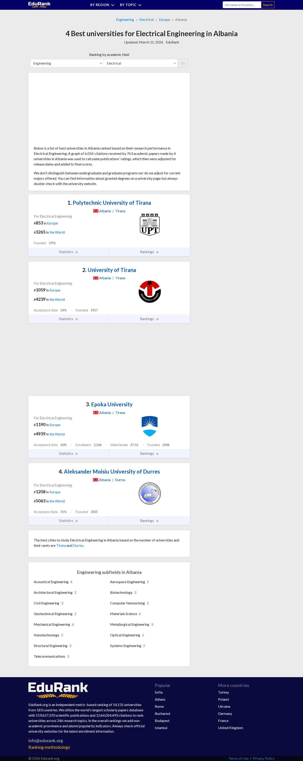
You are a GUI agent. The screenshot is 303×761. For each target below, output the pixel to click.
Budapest (162, 720)
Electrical (146, 19)
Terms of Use (238, 758)
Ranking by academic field (109, 54)
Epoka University (109, 404)
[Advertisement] (67, 111)
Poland (223, 699)
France (223, 720)
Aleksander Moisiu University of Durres (109, 471)
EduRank (172, 42)
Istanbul (161, 728)
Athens (160, 699)
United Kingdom (230, 728)
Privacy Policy (264, 758)
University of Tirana (109, 270)
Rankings (147, 252)
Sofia (159, 692)
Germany (225, 713)
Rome (159, 706)
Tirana (61, 545)
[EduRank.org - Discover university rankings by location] (39, 4)
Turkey (223, 692)
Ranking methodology (49, 747)
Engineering (125, 19)
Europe (164, 19)
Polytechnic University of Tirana (109, 202)
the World (57, 232)
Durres (78, 545)
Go (183, 63)
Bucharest (162, 713)
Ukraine (224, 706)
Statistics (66, 252)
